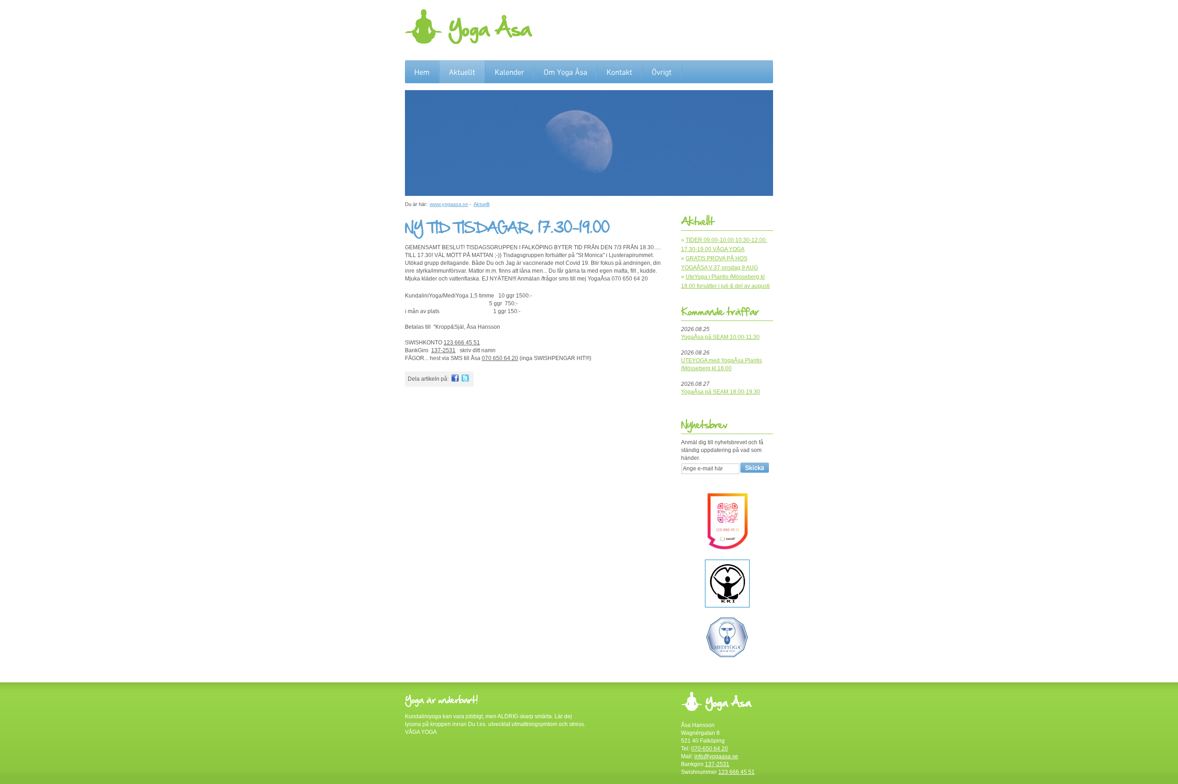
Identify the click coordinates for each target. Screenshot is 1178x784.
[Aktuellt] (462, 72)
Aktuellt (482, 204)
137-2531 (443, 350)
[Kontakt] (619, 72)
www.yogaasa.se (449, 204)
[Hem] (422, 72)
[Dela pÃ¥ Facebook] (455, 380)
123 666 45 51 (462, 342)
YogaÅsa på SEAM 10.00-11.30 (720, 337)
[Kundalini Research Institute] (727, 605)
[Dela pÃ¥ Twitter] (465, 380)
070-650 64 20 (709, 748)
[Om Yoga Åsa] (565, 72)
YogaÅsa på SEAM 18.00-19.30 (720, 392)
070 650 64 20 (500, 358)
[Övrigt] (661, 72)
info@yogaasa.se (716, 756)
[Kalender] (509, 72)
